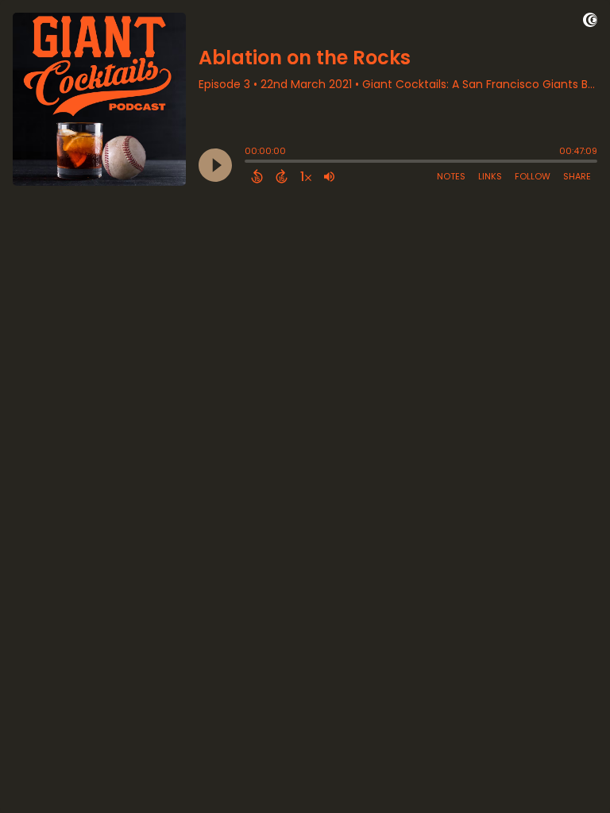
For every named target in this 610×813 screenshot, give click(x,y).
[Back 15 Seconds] (257, 176)
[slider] (248, 163)
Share (577, 176)
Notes (451, 176)
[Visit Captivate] (590, 23)
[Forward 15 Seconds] (281, 176)
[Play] (215, 165)
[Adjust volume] (329, 176)
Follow (532, 176)
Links (490, 176)
